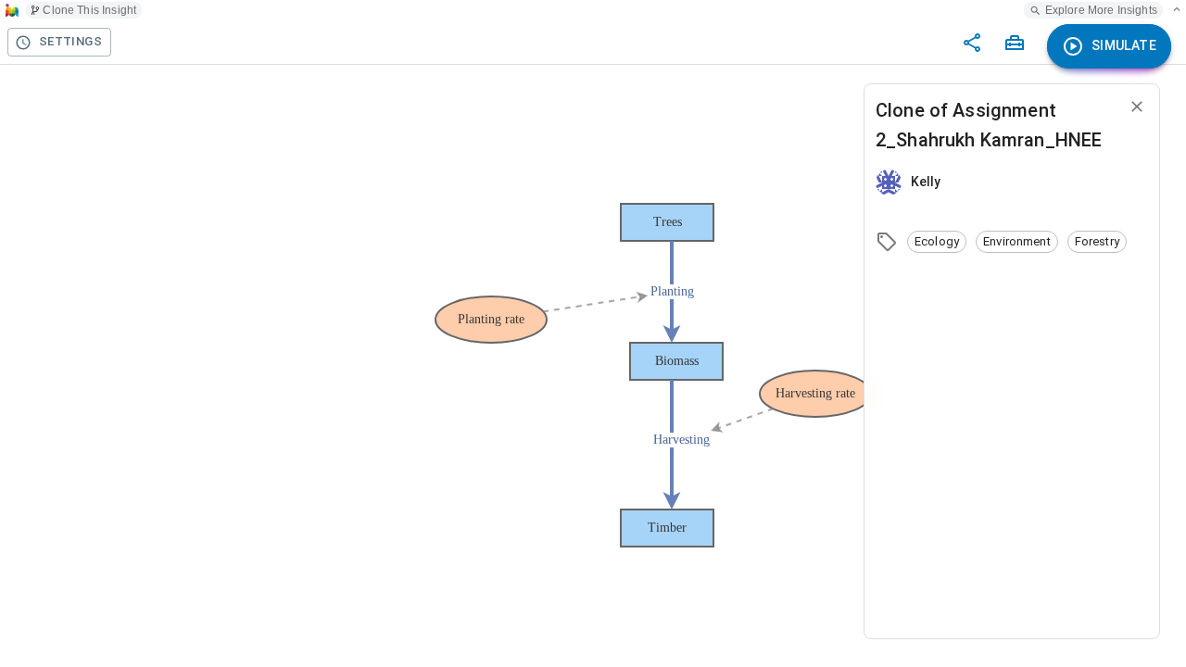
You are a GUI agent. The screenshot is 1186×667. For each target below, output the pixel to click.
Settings (70, 41)
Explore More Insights (1101, 10)
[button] (936, 242)
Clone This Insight (89, 10)
